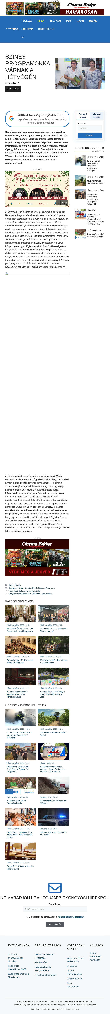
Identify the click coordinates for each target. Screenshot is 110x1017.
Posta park (50, 588)
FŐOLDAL (27, 21)
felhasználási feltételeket (71, 917)
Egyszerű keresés (83, 115)
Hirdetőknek (46, 29)
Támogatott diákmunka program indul (24, 591)
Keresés (89, 135)
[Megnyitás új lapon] (37, 189)
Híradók (91, 210)
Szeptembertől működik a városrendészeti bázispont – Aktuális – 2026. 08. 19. (95, 219)
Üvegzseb (72, 966)
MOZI (69, 21)
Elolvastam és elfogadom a (56, 917)
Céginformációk (74, 978)
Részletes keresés (97, 115)
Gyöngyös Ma (94, 230)
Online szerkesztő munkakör (95, 956)
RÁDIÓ (80, 21)
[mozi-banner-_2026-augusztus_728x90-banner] (55, 14)
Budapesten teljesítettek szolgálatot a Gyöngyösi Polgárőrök (92, 199)
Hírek (41, 21)
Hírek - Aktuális (13, 89)
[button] (23, 37)
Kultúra (41, 588)
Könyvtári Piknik (30, 588)
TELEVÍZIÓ (55, 21)
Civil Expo (12, 588)
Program (27, 29)
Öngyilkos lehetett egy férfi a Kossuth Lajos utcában (30, 594)
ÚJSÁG (93, 21)
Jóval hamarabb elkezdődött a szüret (95, 182)
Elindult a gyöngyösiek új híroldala (15, 958)
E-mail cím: (55, 904)
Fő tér (20, 588)
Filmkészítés (41, 962)
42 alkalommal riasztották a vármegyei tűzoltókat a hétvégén (93, 166)
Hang (64, 202)
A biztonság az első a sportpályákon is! (95, 235)
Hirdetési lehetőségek (46, 975)
